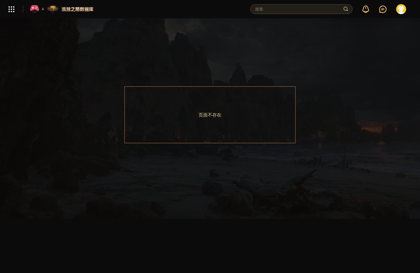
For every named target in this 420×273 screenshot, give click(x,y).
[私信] (383, 9)
